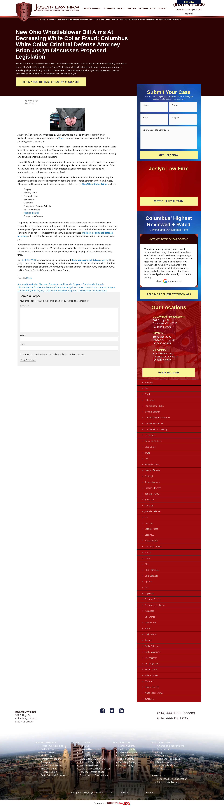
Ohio (147, 564)
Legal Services (151, 528)
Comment (24, 306)
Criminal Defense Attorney (157, 417)
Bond (147, 394)
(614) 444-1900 (189, 4)
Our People (163, 755)
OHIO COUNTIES (121, 742)
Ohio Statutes (151, 575)
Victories (143, 8)
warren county (152, 687)
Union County (125, 765)
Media (29, 278)
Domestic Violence (153, 441)
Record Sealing (49, 771)
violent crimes (151, 675)
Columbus (149, 400)
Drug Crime (150, 446)
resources (149, 610)
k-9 (146, 517)
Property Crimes (152, 599)
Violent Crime (151, 669)
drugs (147, 452)
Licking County (126, 758)
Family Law (163, 762)
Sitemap (150, 792)
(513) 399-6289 (162, 360)
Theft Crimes (151, 634)
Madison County (127, 755)
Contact (162, 8)
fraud (61, 138)
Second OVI (86, 749)
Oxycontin (149, 593)
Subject (175, 117)
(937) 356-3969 (162, 343)
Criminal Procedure (154, 423)
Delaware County (127, 752)
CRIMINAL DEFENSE (45, 742)
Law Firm (149, 523)
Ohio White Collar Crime (94, 184)
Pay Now (189, 2)
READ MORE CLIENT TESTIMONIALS (169, 294)
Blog (153, 8)
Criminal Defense (91, 8)
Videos (160, 768)
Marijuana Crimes (153, 546)
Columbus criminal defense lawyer (90, 260)
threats (148, 640)
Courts (120, 8)
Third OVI (85, 752)
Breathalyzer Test (89, 765)
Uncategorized (152, 663)
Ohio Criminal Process (53, 775)
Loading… (149, 534)
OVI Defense (109, 8)
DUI (146, 458)
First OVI (84, 745)
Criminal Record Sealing (156, 429)
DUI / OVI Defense (83, 742)
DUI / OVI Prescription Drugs (95, 768)
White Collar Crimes (154, 692)
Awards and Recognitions (170, 745)
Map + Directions (24, 721)
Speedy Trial (150, 622)
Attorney (149, 382)
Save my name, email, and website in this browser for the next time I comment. (53, 354)
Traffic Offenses (152, 646)
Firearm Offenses (153, 487)
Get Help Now (168, 155)
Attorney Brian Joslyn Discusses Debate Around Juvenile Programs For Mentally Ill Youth (61, 284)
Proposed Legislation (155, 605)
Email (22, 344)
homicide (149, 505)
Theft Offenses (49, 768)
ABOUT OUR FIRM (160, 742)
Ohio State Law (152, 569)
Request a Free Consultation (172, 778)
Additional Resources (168, 758)
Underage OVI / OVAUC (92, 758)
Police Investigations (52, 745)
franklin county (152, 493)
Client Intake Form (167, 782)
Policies (124, 792)
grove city (149, 499)
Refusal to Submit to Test (93, 762)
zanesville (149, 698)
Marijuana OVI (87, 755)
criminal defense (152, 411)
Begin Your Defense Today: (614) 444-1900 (50, 82)
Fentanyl (149, 476)
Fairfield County (126, 749)
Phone (175, 105)
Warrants (149, 681)
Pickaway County (127, 762)
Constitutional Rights (154, 405)
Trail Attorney (151, 657)
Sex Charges (47, 755)
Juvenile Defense (152, 511)
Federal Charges (49, 749)
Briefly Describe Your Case (156, 129)
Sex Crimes (150, 616)
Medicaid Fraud (31, 212)
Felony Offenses (152, 470)
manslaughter (151, 540)
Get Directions (168, 372)
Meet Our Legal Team (169, 201)
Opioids (148, 581)
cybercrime (150, 435)
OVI (146, 587)
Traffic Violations (152, 651)
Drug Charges (48, 752)
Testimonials (164, 749)
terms (147, 628)
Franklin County (126, 745)
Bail (146, 388)
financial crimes (152, 482)
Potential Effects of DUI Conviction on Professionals (95, 773)
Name (23, 335)
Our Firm (131, 8)
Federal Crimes (152, 464)
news (147, 558)
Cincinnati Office (166, 765)
